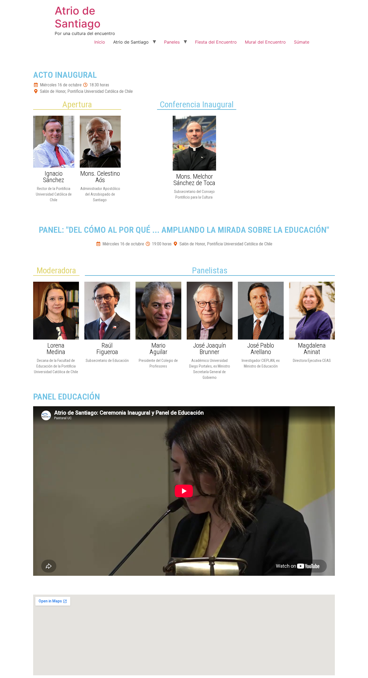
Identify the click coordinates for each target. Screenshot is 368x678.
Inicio (99, 42)
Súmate (301, 42)
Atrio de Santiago (77, 17)
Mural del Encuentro (265, 42)
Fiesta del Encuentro (216, 42)
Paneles (172, 42)
